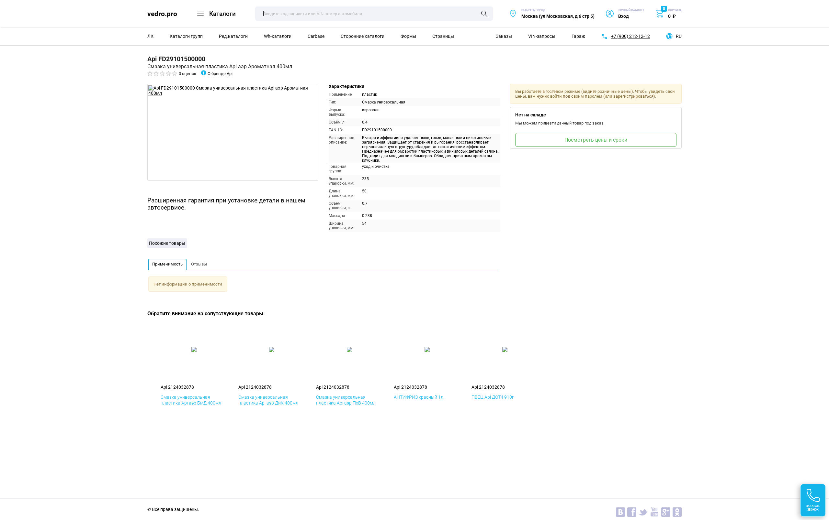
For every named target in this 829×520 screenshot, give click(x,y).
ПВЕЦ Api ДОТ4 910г (492, 397)
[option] (232, 132)
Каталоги (222, 13)
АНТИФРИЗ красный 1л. (419, 397)
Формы (408, 36)
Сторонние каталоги (362, 36)
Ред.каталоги (233, 36)
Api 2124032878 (177, 387)
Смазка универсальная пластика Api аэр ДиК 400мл (268, 400)
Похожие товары (167, 243)
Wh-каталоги (277, 36)
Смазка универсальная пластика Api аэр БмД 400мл (191, 400)
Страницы (443, 36)
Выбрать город (552, 14)
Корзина (675, 10)
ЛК (150, 36)
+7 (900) (630, 36)
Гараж (578, 36)
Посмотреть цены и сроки (595, 140)
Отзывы (199, 264)
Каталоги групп (186, 36)
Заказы (504, 36)
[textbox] (374, 13)
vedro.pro (162, 14)
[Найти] (484, 14)
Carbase (316, 36)
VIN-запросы (541, 36)
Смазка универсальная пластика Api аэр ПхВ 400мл (346, 400)
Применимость (167, 264)
